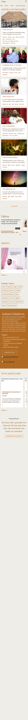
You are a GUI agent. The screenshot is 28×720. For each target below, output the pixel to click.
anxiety (10, 286)
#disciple (10, 37)
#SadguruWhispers (14, 418)
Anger (15, 286)
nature (4, 305)
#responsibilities (6, 43)
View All (4, 275)
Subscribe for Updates (14, 436)
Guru (17, 294)
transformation (12, 305)
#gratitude (18, 165)
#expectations (5, 135)
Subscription (9, 352)
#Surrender (13, 43)
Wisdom (6, 5)
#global (9, 165)
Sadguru (17, 298)
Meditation (5, 298)
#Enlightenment (20, 133)
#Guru (3, 39)
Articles (12, 5)
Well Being (5, 290)
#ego (14, 37)
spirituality (5, 301)
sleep (3, 286)
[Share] (3, 271)
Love (11, 298)
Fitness (12, 290)
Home (1, 5)
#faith (16, 72)
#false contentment (20, 37)
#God (13, 104)
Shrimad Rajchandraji (7, 294)
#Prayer (16, 104)
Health (18, 290)
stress (12, 301)
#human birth (9, 39)
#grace (13, 165)
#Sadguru (23, 165)
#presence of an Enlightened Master (10, 41)
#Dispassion (5, 104)
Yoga (20, 286)
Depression (19, 301)
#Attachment (5, 133)
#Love (14, 39)
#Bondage (11, 133)
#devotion (4, 37)
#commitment (5, 72)
